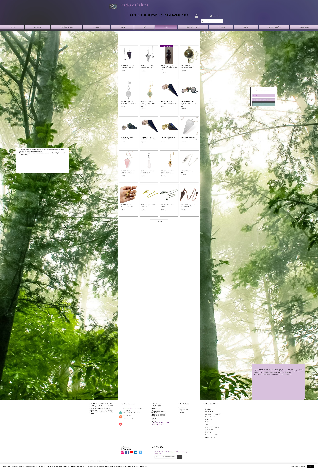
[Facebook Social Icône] (127, 452)
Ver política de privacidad (140, 466)
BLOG (207, 422)
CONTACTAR (208, 432)
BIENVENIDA (208, 409)
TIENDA (207, 424)
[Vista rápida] (128, 54)
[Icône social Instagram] (122, 452)
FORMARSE (208, 419)
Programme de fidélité (211, 435)
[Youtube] (131, 452)
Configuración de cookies (298, 466)
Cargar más (159, 221)
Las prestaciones (210, 417)
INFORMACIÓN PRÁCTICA (212, 427)
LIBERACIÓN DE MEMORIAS (213, 414)
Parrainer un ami (210, 437)
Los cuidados (209, 412)
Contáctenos (182, 413)
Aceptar (311, 466)
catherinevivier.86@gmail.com (130, 419)
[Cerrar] (316, 466)
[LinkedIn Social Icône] (135, 452)
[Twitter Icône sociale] (140, 452)
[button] (196, 16)
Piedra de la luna (134, 5)
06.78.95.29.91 (127, 415)
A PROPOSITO (209, 430)
